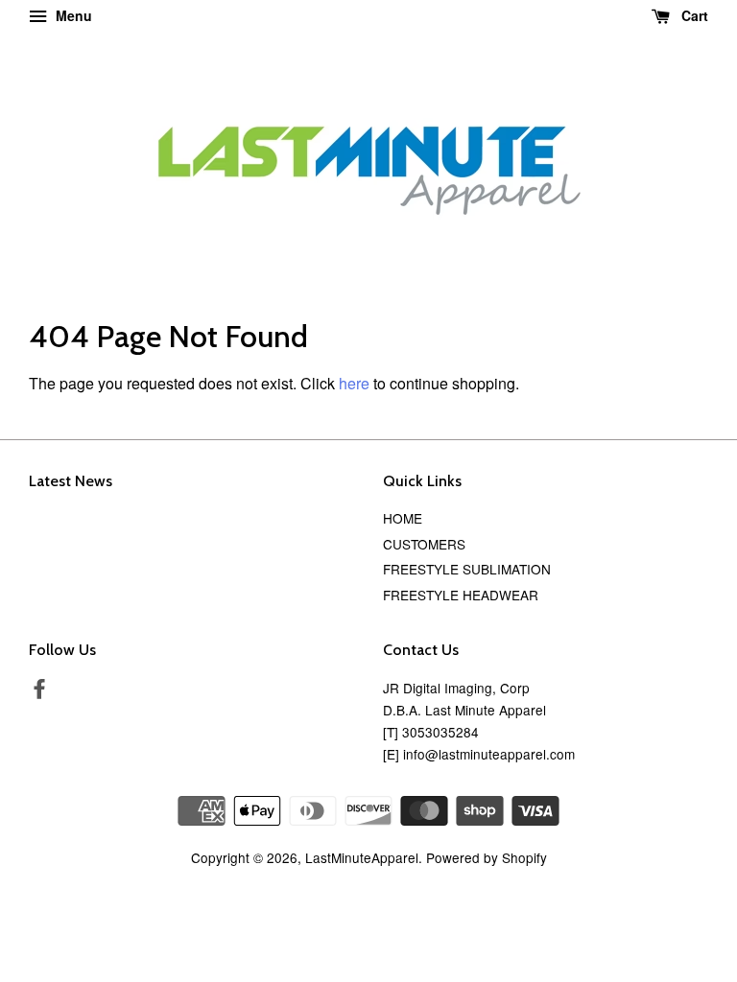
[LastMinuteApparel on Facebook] (39, 691)
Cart (693, 15)
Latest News (70, 481)
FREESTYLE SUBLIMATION (467, 568)
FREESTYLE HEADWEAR (460, 594)
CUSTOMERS (424, 543)
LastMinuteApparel (361, 857)
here (354, 383)
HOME (402, 517)
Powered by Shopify (486, 857)
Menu (72, 15)
